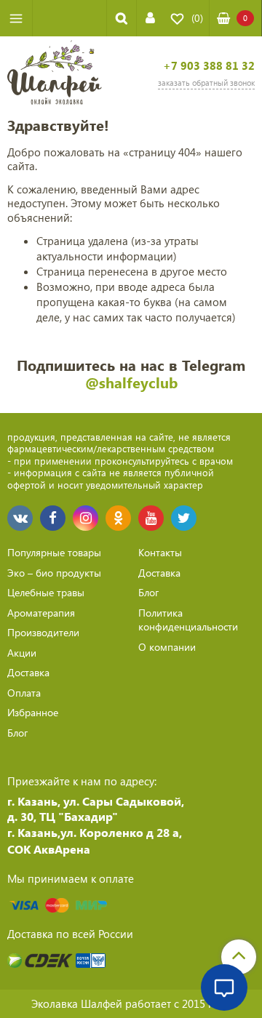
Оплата (24, 693)
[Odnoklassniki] (118, 518)
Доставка (28, 672)
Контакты (160, 552)
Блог (17, 733)
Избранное (32, 712)
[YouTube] (151, 518)
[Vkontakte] (20, 518)
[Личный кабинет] (150, 17)
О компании (167, 647)
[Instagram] (85, 518)
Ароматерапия (41, 613)
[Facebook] (53, 518)
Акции (21, 653)
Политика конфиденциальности (188, 620)
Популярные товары (54, 552)
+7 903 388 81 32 (209, 66)
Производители (43, 632)
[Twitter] (183, 518)
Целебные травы (45, 592)
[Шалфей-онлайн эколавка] (54, 74)
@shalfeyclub (131, 382)
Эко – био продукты (54, 573)
